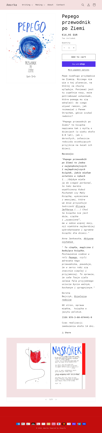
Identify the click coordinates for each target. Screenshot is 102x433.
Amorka (46, 428)
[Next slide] (56, 399)
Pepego (73, 257)
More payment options (78, 70)
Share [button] (68, 333)
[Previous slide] (46, 399)
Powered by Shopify (58, 428)
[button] (27, 5)
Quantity (66, 43)
